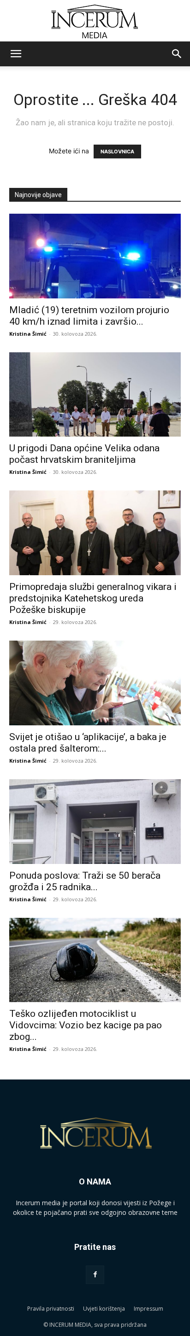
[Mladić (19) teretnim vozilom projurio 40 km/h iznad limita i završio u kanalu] (95, 256)
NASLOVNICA (117, 151)
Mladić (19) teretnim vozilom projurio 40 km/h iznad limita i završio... (89, 315)
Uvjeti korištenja (104, 1309)
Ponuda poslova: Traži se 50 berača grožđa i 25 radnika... (84, 881)
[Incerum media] (95, 21)
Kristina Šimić (28, 333)
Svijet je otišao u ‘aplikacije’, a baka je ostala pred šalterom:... (87, 742)
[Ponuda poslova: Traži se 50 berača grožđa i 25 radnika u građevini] (95, 821)
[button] (15, 53)
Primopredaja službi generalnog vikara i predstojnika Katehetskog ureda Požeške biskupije (93, 598)
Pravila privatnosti (50, 1309)
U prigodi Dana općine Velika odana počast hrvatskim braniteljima (84, 454)
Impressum (148, 1309)
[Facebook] (95, 1275)
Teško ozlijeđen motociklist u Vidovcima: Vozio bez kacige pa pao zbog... (85, 1025)
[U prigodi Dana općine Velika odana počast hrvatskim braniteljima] (95, 394)
